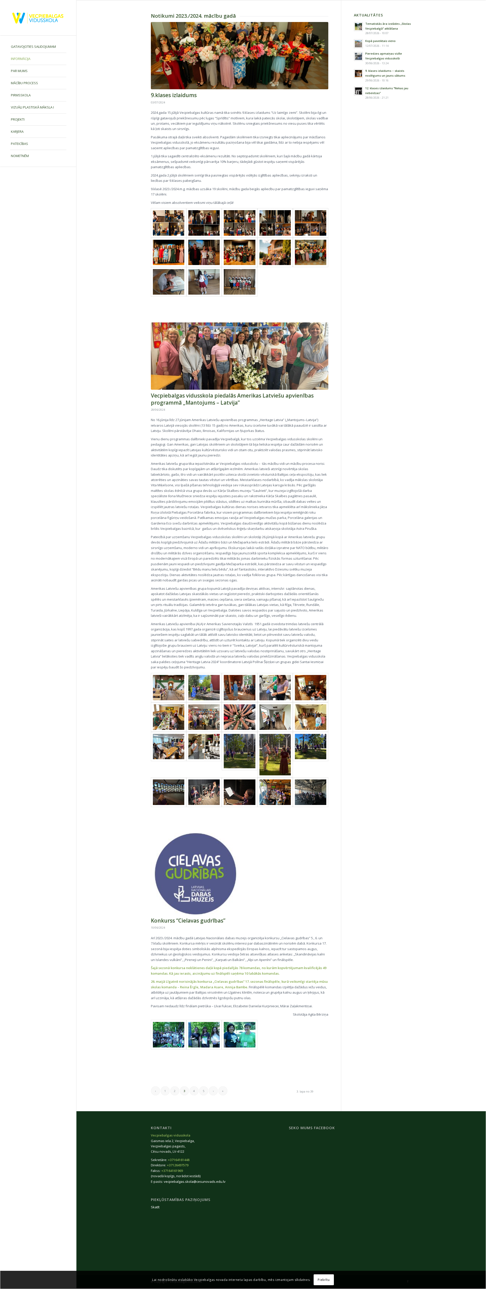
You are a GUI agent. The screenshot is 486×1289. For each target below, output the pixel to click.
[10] (168, 755)
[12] (275, 717)
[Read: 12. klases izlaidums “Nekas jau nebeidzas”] (358, 91)
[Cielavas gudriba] (239, 1035)
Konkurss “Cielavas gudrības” (188, 920)
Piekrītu (324, 1280)
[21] (168, 688)
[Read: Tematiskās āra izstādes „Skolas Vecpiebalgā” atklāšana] (358, 26)
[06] (310, 755)
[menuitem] (38, 47)
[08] (239, 755)
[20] (204, 688)
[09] (204, 755)
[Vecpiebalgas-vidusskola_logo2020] (38, 17)
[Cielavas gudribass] (204, 1035)
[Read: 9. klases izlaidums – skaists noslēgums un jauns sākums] (358, 73)
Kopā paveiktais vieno (380, 41)
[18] (275, 688)
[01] (310, 792)
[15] (168, 717)
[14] (240, 356)
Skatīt (155, 1207)
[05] (168, 792)
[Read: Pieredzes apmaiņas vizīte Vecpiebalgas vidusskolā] (358, 56)
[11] (310, 717)
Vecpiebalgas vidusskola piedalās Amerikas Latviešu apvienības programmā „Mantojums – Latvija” (232, 399)
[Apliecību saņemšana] (168, 282)
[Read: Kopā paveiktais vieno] (358, 43)
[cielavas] (240, 874)
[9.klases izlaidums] (240, 56)
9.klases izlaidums (174, 95)
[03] (239, 792)
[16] (310, 688)
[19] (239, 688)
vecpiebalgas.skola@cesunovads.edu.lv (195, 1181)
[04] (204, 792)
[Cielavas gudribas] (168, 1035)
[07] (275, 755)
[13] (239, 717)
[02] (275, 792)
